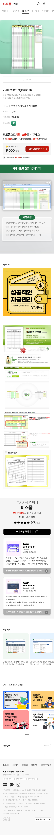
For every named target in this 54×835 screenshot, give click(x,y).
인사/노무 (22, 105)
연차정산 (33, 105)
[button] (46, 292)
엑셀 (13, 105)
